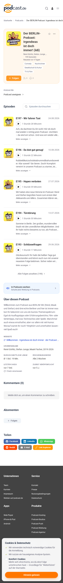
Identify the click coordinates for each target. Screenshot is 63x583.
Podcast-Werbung (38, 528)
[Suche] (46, 8)
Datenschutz (36, 498)
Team (6, 485)
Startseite (8, 20)
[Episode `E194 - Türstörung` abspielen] (18, 218)
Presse (34, 490)
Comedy (28, 64)
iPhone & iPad (9, 519)
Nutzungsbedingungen (40, 494)
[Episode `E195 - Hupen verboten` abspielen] (18, 186)
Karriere (7, 490)
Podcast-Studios (38, 519)
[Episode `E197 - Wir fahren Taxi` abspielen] (18, 123)
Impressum (8, 494)
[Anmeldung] (52, 8)
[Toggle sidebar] (58, 8)
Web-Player (8, 515)
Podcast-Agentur (38, 532)
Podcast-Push (37, 524)
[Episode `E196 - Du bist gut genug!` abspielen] (18, 155)
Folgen (15, 78)
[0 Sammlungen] (49, 34)
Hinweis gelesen (32, 575)
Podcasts (19, 20)
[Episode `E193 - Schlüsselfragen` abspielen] (18, 250)
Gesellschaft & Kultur (33, 68)
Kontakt (34, 485)
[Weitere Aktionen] (54, 33)
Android (7, 524)
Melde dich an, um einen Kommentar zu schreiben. (31, 395)
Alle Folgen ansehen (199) (30, 273)
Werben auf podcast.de (13, 498)
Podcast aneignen (12, 94)
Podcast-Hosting (38, 515)
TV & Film (29, 72)
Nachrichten (40, 64)
